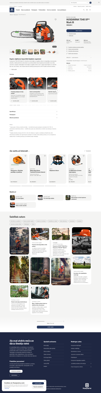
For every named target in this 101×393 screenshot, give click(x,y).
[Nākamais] (57, 52)
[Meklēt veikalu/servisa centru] (87, 9)
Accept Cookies (38, 383)
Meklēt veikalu (88, 6)
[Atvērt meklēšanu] (84, 9)
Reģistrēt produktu (81, 6)
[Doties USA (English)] (90, 3)
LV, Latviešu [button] (20, 6)
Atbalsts (75, 6)
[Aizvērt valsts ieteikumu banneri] (99, 2)
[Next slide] (91, 169)
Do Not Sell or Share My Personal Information (38, 387)
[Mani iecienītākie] (90, 9)
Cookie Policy (7, 388)
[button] (18, 10)
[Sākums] (12, 10)
